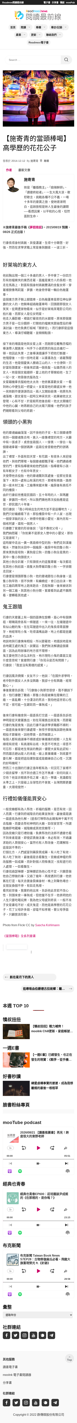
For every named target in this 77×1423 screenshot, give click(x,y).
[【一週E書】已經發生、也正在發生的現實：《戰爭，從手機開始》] (16, 1060)
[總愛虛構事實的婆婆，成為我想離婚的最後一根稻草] (16, 1088)
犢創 (62, 2)
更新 (33, 34)
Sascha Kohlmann (47, 925)
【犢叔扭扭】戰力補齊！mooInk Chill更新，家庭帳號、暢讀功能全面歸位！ (52, 1029)
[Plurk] (42, 1335)
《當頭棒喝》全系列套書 (19, 936)
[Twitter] (15, 1335)
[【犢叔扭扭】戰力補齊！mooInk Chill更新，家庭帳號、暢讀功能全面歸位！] (16, 1031)
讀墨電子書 (10, 1367)
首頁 (13, 27)
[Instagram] (24, 1335)
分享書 (55, 2)
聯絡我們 (51, 34)
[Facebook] (6, 1335)
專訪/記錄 (56, 27)
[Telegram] (51, 1335)
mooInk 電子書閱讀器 (17, 1374)
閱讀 (23, 27)
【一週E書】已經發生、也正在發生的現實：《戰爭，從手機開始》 (51, 1057)
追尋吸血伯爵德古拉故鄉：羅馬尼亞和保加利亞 (45, 988)
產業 (18, 34)
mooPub (70, 2)
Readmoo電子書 (39, 42)
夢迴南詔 (36, 227)
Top (69, 1359)
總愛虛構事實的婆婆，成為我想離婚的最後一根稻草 (52, 1086)
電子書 (47, 2)
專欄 (38, 27)
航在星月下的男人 (22, 977)
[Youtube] (33, 1335)
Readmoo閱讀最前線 (13, 2)
